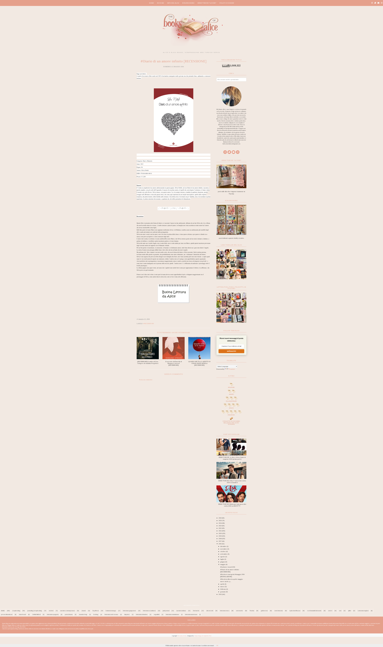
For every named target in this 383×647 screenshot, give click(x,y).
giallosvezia (264, 610)
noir (340, 610)
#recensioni (148, 323)
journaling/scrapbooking (34, 610)
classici (84, 610)
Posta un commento (145, 380)
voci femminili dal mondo (314, 610)
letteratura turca (224, 610)
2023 (220, 526)
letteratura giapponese (129, 610)
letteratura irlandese (142, 614)
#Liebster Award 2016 (227, 567)
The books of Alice (182, 636)
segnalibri (156, 614)
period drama (69, 614)
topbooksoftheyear (295, 610)
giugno (222, 562)
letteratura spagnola (53, 614)
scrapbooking (16, 610)
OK (217, 645)
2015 (220, 594)
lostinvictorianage (111, 610)
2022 (220, 528)
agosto (222, 557)
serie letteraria (278, 610)
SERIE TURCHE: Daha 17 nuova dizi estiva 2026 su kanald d (232, 481)
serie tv (330, 610)
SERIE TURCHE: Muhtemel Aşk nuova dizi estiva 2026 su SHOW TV (232, 505)
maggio (223, 564)
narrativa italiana (181, 610)
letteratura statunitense (172, 614)
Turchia (252, 610)
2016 (220, 544)
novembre (223, 549)
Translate (232, 369)
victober (51, 610)
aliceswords (209, 610)
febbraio (223, 589)
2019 (220, 536)
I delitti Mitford (36, 614)
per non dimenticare (7, 614)
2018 (220, 538)
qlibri (349, 610)
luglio (222, 559)
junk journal (166, 610)
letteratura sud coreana (111, 614)
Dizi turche (196, 610)
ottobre (223, 551)
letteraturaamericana (191, 614)
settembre (224, 554)
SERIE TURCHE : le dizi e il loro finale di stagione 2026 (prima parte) (232, 458)
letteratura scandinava (149, 610)
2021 (220, 531)
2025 (220, 520)
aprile (222, 584)
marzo (222, 586)
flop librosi (96, 610)
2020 (220, 533)
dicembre (223, 546)
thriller (3, 610)
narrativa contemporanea (67, 610)
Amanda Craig (83, 614)
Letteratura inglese (363, 610)
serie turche (239, 610)
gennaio (223, 592)
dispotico (127, 614)
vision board (22, 614)
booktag (95, 614)
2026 (220, 518)
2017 (220, 541)
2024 (220, 523)
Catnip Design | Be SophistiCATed (202, 636)
